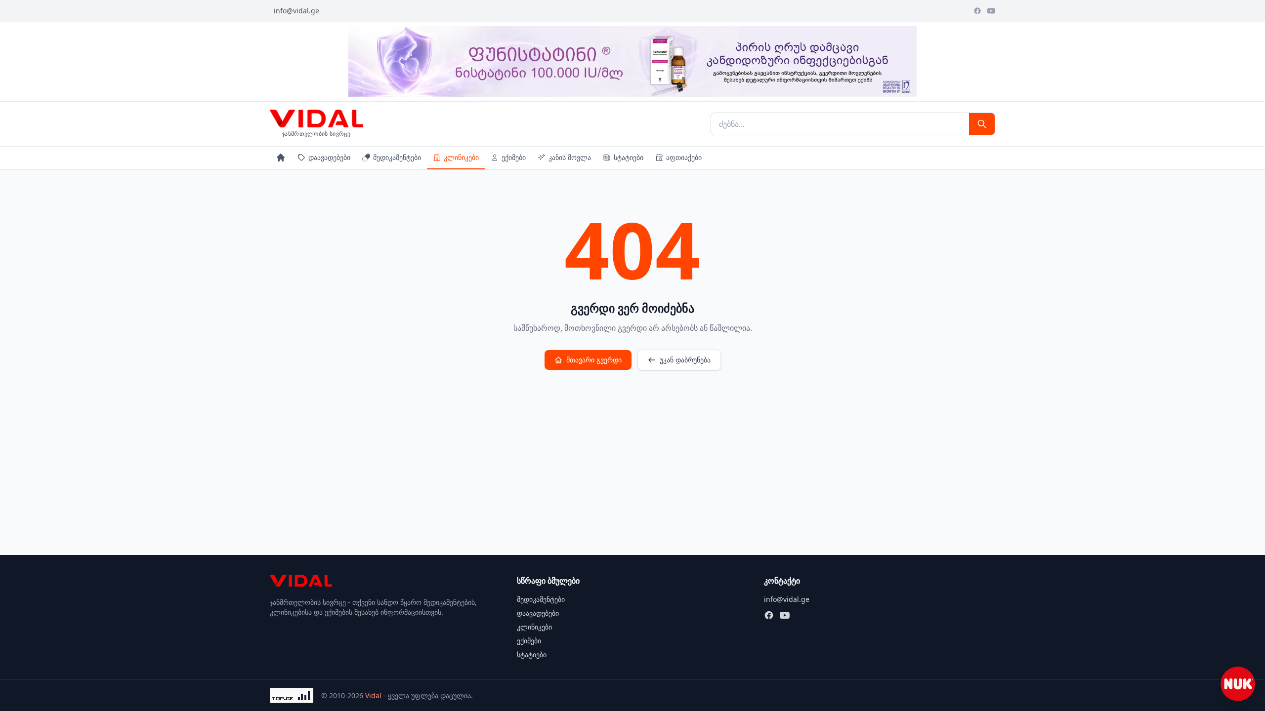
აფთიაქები (684, 157)
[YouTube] (991, 11)
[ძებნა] (982, 124)
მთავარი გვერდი (594, 359)
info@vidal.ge (296, 10)
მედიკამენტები (397, 157)
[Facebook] (977, 11)
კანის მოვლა (569, 157)
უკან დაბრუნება (685, 359)
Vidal (373, 695)
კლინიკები (461, 157)
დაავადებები (329, 157)
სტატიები (628, 157)
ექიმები (514, 157)
